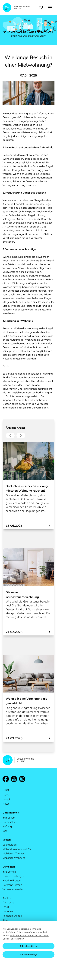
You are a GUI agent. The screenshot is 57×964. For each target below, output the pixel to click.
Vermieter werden (13, 889)
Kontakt (7, 799)
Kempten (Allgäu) (13, 915)
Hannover (8, 911)
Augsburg (8, 902)
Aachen (7, 898)
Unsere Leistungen (13, 876)
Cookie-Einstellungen (13, 938)
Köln (5, 920)
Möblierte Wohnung (14, 857)
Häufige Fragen (12, 880)
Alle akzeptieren (28, 946)
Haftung (7, 826)
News (6, 803)
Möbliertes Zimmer (13, 853)
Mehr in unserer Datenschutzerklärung (29, 935)
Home (6, 795)
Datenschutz (10, 822)
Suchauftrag (10, 844)
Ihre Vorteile (9, 871)
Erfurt (6, 906)
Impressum (9, 817)
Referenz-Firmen (12, 884)
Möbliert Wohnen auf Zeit (17, 849)
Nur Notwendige (28, 954)
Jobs (5, 830)
